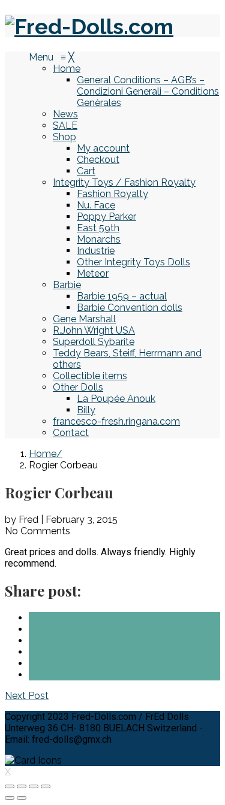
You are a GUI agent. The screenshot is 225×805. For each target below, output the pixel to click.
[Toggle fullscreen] (33, 786)
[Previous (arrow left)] (9, 798)
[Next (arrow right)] (21, 798)
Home (42, 453)
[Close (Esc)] (9, 786)
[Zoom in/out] (45, 786)
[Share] (21, 786)
